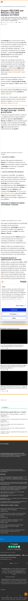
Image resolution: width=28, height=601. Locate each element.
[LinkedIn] (13, 596)
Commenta (5, 24)
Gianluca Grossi (5, 22)
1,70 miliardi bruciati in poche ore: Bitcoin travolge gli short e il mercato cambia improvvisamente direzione (13, 515)
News (21, 22)
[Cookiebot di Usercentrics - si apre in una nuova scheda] (20, 282)
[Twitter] (10, 596)
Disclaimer (24, 599)
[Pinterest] (12, 596)
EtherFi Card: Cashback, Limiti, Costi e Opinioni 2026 (12, 424)
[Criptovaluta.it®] (14, 2)
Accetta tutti (14, 309)
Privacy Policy (12, 599)
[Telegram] (20, 596)
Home (1, 6)
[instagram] (17, 596)
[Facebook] (9, 596)
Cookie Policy (18, 599)
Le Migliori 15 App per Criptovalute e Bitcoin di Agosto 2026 (14, 431)
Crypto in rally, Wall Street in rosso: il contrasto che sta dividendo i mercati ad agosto (13, 509)
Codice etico (15, 597)
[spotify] (18, 596)
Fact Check (21, 597)
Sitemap (7, 599)
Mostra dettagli (20, 305)
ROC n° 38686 (18, 582)
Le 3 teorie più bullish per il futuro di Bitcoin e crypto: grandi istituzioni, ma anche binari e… (12, 345)
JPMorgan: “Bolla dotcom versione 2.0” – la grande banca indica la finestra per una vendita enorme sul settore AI (14, 388)
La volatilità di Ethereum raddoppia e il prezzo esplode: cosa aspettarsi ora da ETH (11, 520)
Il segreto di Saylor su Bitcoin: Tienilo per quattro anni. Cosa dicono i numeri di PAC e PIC (12, 530)
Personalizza (13, 314)
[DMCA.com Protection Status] (16, 589)
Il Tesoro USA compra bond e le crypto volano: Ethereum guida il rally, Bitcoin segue (11, 525)
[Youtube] (15, 596)
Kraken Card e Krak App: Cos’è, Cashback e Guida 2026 (13, 428)
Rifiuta (14, 318)
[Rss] (7, 596)
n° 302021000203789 (10, 571)
